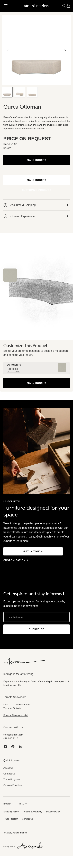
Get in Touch (33, 551)
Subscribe (36, 629)
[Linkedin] (20, 746)
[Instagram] (5, 746)
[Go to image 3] (32, 92)
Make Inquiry (36, 160)
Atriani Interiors (20, 832)
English (7, 803)
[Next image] (65, 50)
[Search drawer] (64, 6)
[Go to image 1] (7, 92)
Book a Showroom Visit (15, 715)
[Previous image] (8, 50)
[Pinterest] (13, 746)
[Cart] (68, 6)
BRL (21, 803)
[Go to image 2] (19, 92)
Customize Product (36, 190)
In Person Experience (22, 216)
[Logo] (36, 5)
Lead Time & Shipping (22, 205)
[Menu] (7, 6)
